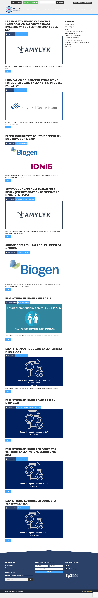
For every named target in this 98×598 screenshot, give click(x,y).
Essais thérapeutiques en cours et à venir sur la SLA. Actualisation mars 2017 (30, 452)
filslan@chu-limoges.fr (74, 565)
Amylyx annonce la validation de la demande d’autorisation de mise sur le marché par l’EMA (32, 192)
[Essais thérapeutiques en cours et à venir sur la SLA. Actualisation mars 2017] (34, 475)
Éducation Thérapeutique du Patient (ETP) (76, 31)
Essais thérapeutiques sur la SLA (28, 298)
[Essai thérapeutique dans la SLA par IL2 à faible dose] (34, 371)
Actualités (82, 9)
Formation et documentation (72, 10)
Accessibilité (8, 571)
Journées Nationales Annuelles (73, 40)
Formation (68, 39)
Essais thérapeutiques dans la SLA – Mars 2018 (30, 402)
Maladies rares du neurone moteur (36, 10)
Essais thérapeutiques (71, 33)
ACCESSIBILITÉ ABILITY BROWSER (82, 2)
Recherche (57, 9)
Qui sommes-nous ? (26, 10)
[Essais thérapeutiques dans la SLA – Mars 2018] (34, 423)
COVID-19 (67, 29)
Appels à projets (69, 24)
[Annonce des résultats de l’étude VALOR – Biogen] (34, 268)
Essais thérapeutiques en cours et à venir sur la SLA (30, 502)
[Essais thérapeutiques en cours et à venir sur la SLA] (34, 523)
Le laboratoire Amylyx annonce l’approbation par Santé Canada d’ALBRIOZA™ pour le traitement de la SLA (31, 25)
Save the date (68, 46)
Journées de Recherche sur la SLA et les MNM (77, 42)
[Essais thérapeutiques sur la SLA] (34, 318)
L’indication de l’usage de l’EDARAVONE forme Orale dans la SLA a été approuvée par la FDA (33, 83)
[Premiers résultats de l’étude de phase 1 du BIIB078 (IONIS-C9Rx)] (34, 159)
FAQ (6, 567)
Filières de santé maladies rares (73, 35)
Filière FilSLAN (9, 565)
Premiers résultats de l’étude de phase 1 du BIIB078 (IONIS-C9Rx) (33, 137)
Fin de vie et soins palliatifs (72, 37)
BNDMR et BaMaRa (69, 26)
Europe (65, 9)
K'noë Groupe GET (88, 591)
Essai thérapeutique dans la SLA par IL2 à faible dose (33, 350)
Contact (90, 9)
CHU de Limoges (73, 568)
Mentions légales (10, 572)
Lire (8, 71)
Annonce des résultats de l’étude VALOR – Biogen (33, 247)
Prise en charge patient (48, 10)
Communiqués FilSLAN (70, 28)
